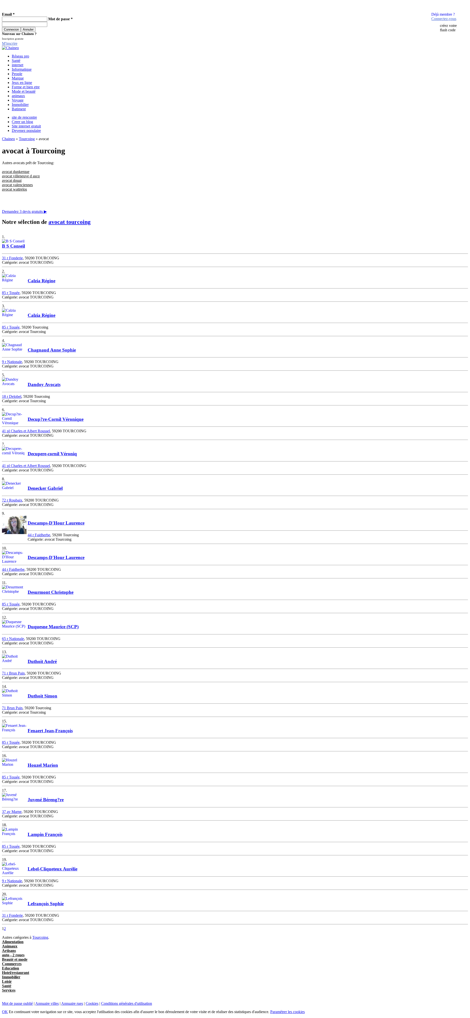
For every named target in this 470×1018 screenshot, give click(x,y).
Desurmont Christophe (50, 592)
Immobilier (20, 105)
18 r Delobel (11, 396)
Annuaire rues (72, 1003)
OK (5, 1012)
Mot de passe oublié (17, 1003)
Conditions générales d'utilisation (126, 1003)
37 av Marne (12, 812)
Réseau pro (20, 56)
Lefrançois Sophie (46, 903)
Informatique (22, 69)
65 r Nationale (13, 639)
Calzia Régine (41, 280)
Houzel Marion (43, 765)
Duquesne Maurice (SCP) (53, 626)
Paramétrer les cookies (287, 1012)
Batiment (19, 109)
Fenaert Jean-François (50, 730)
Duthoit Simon (42, 695)
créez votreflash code (448, 27)
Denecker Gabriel (45, 488)
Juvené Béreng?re (46, 799)
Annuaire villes (47, 1003)
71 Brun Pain (12, 708)
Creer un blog (22, 122)
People (17, 74)
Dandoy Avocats (44, 384)
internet (17, 65)
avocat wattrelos (14, 189)
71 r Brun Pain (13, 673)
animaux (18, 96)
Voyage (18, 100)
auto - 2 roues (13, 955)
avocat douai (12, 180)
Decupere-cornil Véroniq (52, 453)
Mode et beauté (23, 91)
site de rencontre (24, 117)
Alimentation (13, 942)
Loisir (7, 981)
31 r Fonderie (12, 258)
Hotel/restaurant (15, 973)
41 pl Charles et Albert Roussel (26, 431)
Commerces (12, 964)
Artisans (9, 951)
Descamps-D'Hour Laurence (56, 523)
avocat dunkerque (15, 172)
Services (8, 990)
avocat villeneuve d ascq (21, 176)
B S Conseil (13, 246)
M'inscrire (9, 43)
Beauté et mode (14, 959)
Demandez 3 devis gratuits (24, 211)
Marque (18, 78)
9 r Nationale (12, 362)
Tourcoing (27, 139)
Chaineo (8, 139)
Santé (16, 60)
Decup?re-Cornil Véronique (55, 419)
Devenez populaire (26, 130)
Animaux (9, 946)
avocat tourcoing (69, 222)
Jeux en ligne (22, 82)
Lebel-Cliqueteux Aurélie (52, 868)
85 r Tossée (11, 293)
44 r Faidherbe (39, 535)
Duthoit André (42, 661)
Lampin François (45, 834)
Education (10, 968)
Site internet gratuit (26, 126)
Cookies (92, 1003)
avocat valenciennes (17, 185)
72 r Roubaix (12, 500)
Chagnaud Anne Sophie (52, 350)
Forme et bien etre (26, 87)
